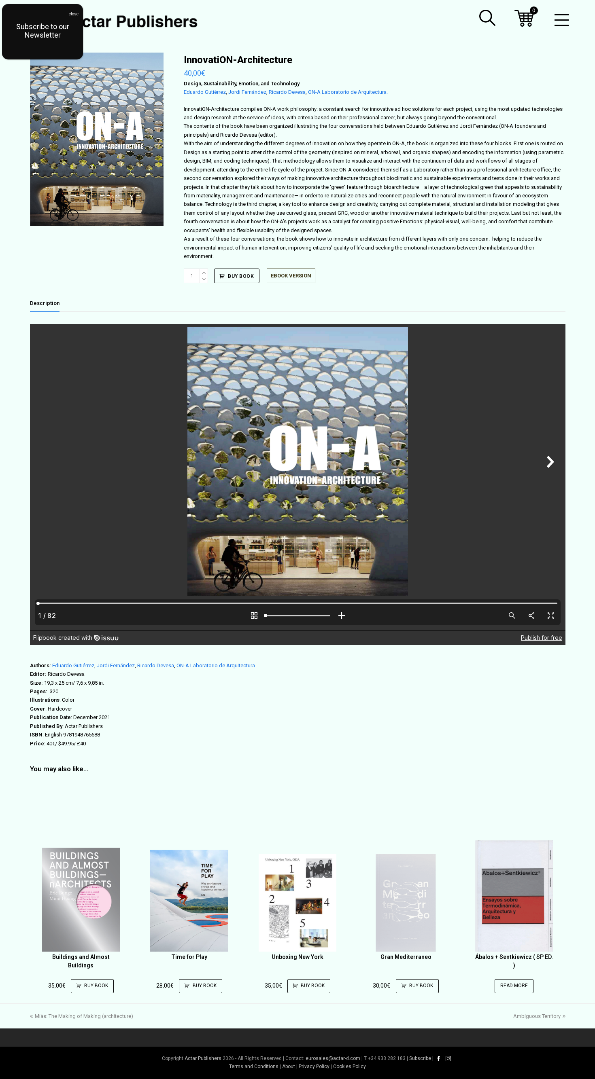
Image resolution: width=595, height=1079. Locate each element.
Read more (514, 985)
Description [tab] (45, 303)
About (288, 1066)
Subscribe (420, 1058)
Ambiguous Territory (537, 1016)
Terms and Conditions (253, 1066)
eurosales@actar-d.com (333, 1058)
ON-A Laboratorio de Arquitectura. (348, 92)
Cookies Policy (349, 1066)
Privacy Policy (314, 1066)
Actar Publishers (203, 1058)
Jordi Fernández (247, 92)
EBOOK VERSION (291, 276)
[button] (487, 18)
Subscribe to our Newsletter (42, 30)
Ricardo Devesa (287, 92)
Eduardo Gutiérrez (205, 92)
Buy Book (241, 276)
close (74, 14)
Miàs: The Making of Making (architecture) (83, 1016)
